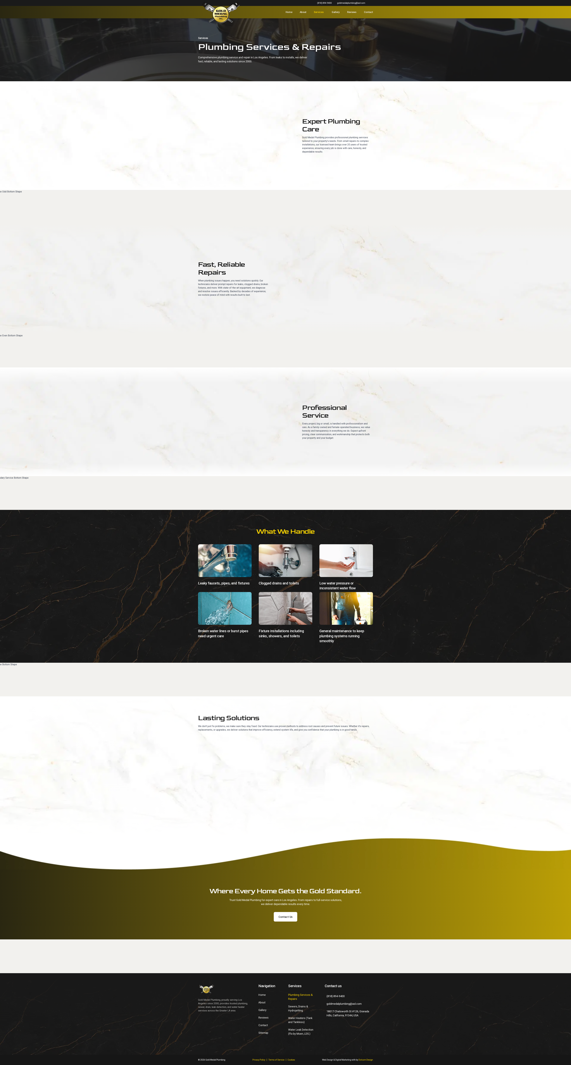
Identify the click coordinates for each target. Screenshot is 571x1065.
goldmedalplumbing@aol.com (351, 3)
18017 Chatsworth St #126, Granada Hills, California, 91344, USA (348, 1013)
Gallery (336, 12)
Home (289, 12)
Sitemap (263, 1032)
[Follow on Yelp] (339, 1027)
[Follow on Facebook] (329, 1027)
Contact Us (286, 916)
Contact (368, 12)
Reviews (352, 12)
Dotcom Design (366, 1060)
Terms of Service (276, 1060)
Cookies (291, 1060)
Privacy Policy (258, 1060)
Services (319, 12)
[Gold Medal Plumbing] (221, 12)
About (303, 12)
